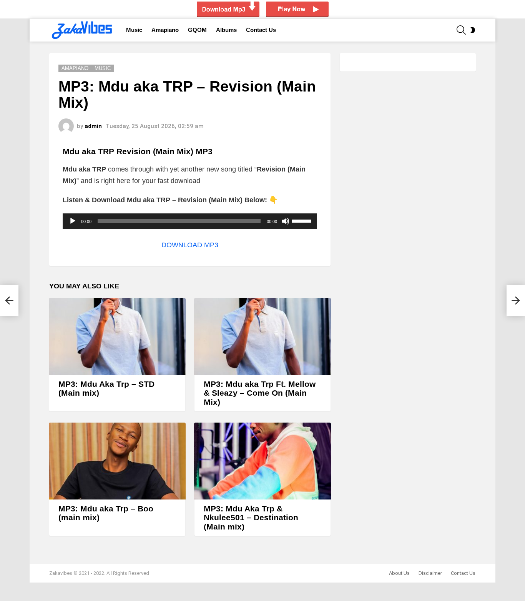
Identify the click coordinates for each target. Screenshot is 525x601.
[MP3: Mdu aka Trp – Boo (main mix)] (117, 461)
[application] (190, 221)
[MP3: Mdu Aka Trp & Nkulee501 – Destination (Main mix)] (262, 461)
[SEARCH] (461, 30)
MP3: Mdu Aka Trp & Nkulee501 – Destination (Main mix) (251, 517)
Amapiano (165, 30)
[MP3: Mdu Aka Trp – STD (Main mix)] (117, 336)
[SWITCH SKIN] (473, 30)
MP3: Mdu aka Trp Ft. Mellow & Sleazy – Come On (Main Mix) (260, 393)
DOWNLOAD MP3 (189, 245)
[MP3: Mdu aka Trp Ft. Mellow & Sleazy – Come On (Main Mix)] (262, 336)
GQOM (197, 30)
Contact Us (261, 30)
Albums (226, 30)
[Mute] (285, 221)
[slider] (302, 220)
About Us (399, 573)
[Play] (72, 221)
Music (134, 30)
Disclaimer (430, 573)
